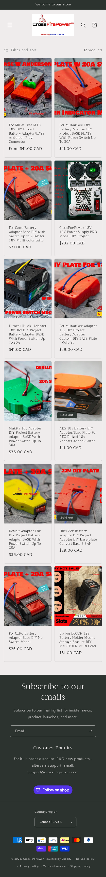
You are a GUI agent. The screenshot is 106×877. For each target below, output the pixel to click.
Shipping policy (80, 866)
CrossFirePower (33, 858)
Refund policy (85, 858)
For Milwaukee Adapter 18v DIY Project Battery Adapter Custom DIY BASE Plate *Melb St (78, 334)
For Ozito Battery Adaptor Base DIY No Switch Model (26, 638)
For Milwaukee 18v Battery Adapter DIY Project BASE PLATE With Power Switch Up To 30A (77, 133)
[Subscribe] (90, 731)
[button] (9, 25)
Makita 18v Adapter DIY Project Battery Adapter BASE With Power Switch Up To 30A (25, 437)
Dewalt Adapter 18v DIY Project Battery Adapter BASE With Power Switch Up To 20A (25, 539)
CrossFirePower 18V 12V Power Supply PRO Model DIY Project (78, 232)
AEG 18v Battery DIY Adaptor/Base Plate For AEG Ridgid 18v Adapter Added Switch (78, 435)
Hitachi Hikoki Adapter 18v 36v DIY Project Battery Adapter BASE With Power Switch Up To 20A (28, 334)
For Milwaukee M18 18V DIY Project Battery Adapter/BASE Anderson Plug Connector (26, 133)
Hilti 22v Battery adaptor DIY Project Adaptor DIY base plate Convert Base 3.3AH (78, 537)
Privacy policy (29, 866)
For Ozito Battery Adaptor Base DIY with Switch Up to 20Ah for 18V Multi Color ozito (27, 234)
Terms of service (54, 866)
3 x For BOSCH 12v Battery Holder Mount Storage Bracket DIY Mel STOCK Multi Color (78, 640)
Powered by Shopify (58, 858)
